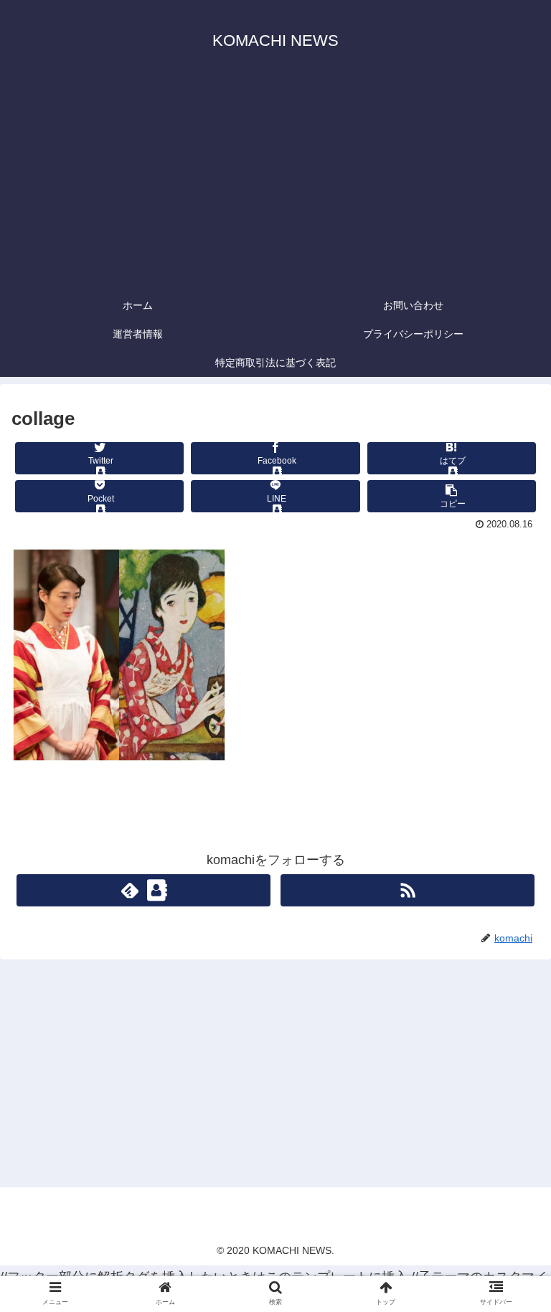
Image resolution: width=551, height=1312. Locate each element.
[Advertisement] (275, 183)
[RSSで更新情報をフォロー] (407, 890)
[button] (509, 1191)
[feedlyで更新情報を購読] (143, 890)
